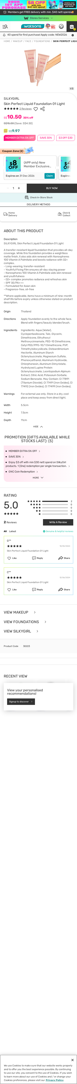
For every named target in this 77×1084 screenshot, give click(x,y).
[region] (38, 1069)
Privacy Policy (55, 1080)
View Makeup (16, 612)
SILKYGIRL (11, 98)
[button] (72, 26)
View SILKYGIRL (18, 631)
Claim (49, 175)
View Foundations (22, 622)
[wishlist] (35, 109)
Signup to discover (19, 701)
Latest (12, 531)
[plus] (19, 188)
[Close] (72, 1060)
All (5, 531)
